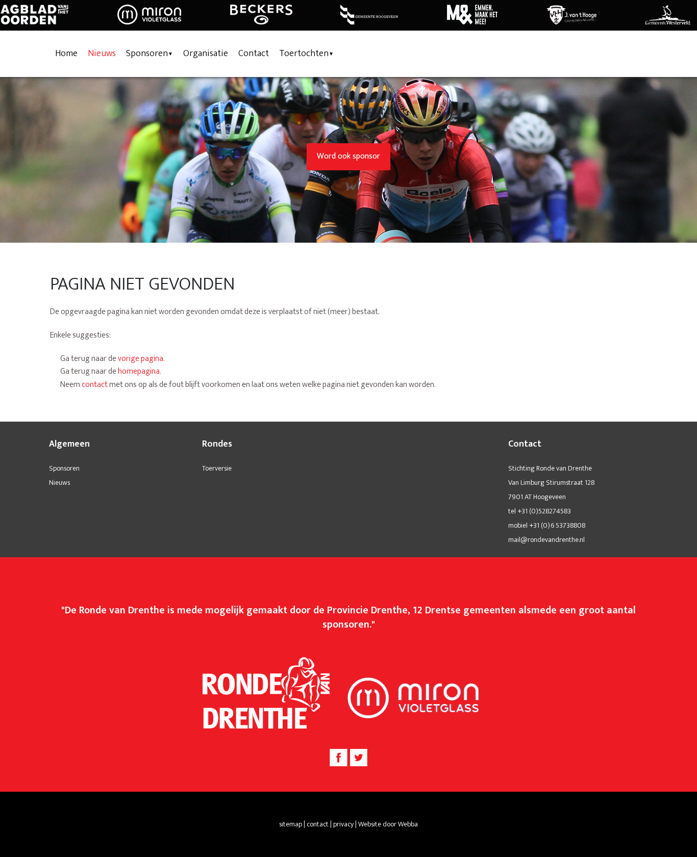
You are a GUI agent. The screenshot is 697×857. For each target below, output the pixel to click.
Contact (253, 53)
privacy (343, 824)
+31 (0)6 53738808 (557, 525)
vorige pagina (140, 359)
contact (95, 385)
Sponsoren (147, 53)
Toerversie (217, 468)
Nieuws (102, 53)
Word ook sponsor (348, 156)
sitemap (290, 824)
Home (66, 53)
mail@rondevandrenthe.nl (546, 540)
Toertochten (304, 53)
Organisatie (205, 53)
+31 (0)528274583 (544, 511)
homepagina (139, 371)
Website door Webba (388, 824)
